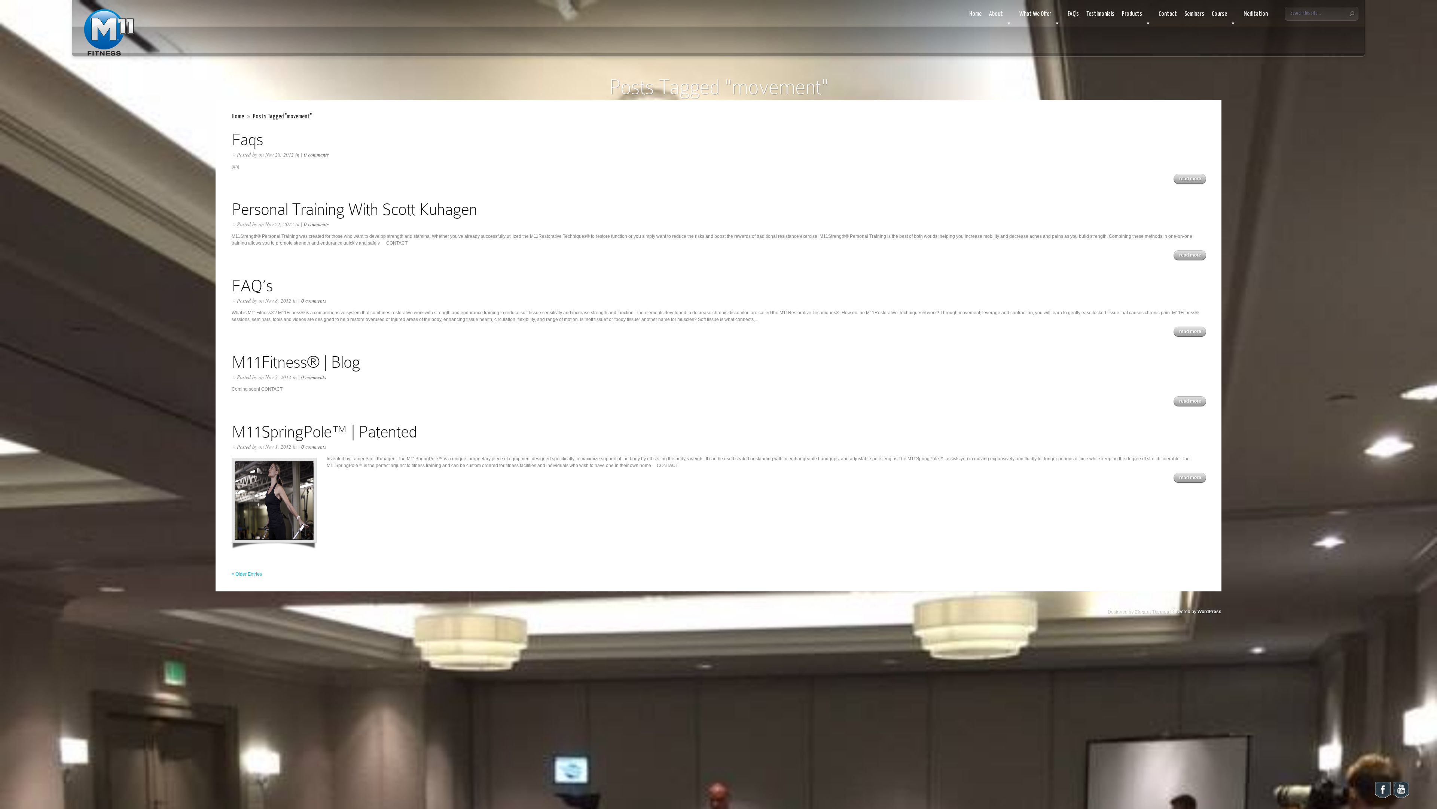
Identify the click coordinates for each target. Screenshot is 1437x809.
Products (1132, 14)
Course (1219, 14)
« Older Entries (247, 574)
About (996, 14)
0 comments (316, 154)
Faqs (247, 139)
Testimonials (1100, 14)
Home (975, 14)
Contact (1168, 14)
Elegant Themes (1151, 611)
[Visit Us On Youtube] (1401, 797)
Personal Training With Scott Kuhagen (354, 209)
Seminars (1194, 14)
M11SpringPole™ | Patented (324, 431)
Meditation (1256, 14)
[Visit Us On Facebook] (1382, 797)
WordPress (1209, 611)
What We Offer (1035, 14)
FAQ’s (1073, 14)
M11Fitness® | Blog (296, 362)
